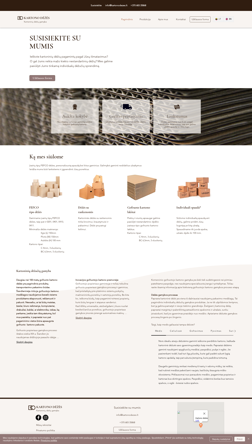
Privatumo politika (45, 430)
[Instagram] (45, 417)
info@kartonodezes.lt (116, 5)
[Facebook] (38, 417)
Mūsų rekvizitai (43, 425)
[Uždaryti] (248, 439)
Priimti (240, 439)
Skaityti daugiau (24, 342)
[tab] (158, 331)
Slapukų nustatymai (221, 439)
